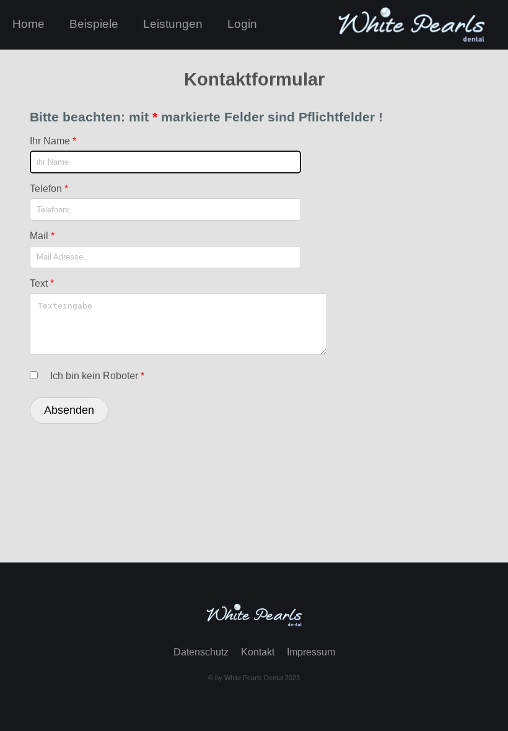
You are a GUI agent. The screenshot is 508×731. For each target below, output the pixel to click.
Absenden (69, 410)
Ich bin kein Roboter (97, 375)
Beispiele (93, 23)
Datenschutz (201, 652)
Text (42, 283)
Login (242, 23)
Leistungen (173, 23)
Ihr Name (53, 141)
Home (28, 23)
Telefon (49, 188)
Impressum (311, 652)
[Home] (254, 624)
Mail (42, 235)
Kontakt (257, 652)
